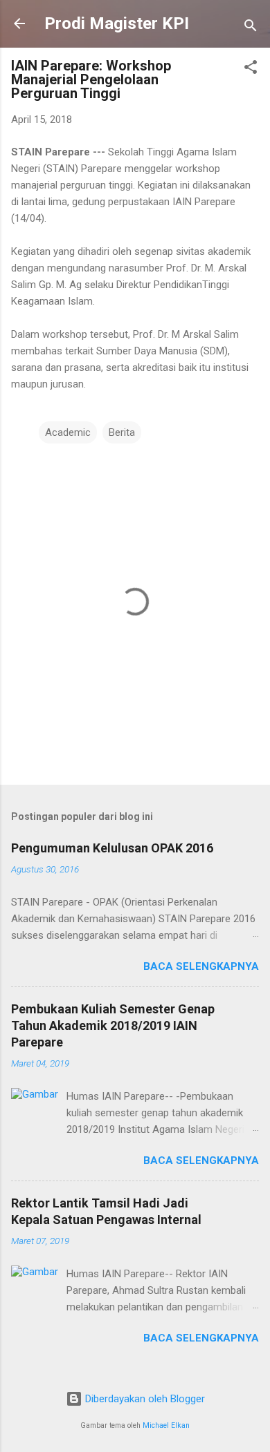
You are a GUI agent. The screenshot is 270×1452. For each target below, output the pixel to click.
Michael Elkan (166, 1425)
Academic (68, 432)
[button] (250, 69)
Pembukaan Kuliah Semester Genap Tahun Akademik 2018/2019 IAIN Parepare (113, 1025)
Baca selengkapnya (201, 966)
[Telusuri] (250, 28)
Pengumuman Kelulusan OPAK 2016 (112, 848)
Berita (122, 432)
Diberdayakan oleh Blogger (143, 1399)
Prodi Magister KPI (116, 23)
